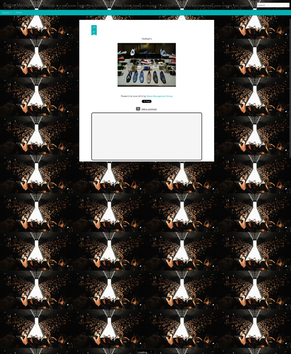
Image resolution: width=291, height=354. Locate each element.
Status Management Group (160, 96)
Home (19, 12)
